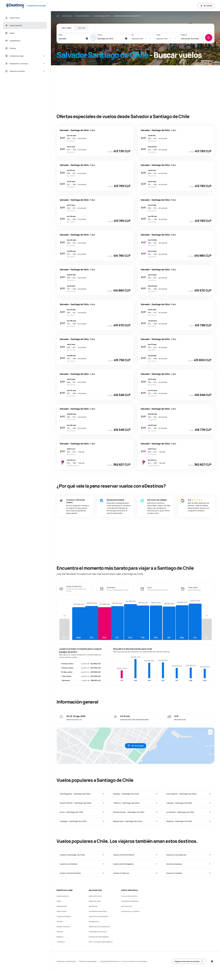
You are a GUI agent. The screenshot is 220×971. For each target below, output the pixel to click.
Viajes (59, 901)
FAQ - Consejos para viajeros (101, 942)
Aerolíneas (93, 906)
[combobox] (71, 38)
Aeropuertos (94, 921)
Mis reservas (126, 906)
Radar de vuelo (95, 901)
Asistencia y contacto (130, 911)
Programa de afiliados (130, 901)
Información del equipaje (99, 937)
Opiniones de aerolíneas (98, 916)
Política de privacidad (88, 961)
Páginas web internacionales (187, 961)
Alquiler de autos (63, 926)
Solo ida (81, 28)
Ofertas (60, 931)
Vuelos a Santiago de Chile (101, 16)
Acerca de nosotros (129, 896)
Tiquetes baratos (64, 916)
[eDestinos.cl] (58, 16)
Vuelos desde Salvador (82, 16)
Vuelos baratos (67, 16)
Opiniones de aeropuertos (99, 926)
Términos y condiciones (66, 961)
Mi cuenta (208, 5)
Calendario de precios (98, 931)
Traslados (61, 942)
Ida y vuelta (66, 28)
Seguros (60, 937)
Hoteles (60, 921)
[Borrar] (86, 38)
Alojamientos (62, 906)
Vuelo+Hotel (61, 911)
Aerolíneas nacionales (98, 911)
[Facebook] (211, 961)
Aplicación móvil (95, 896)
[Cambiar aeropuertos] (93, 37)
